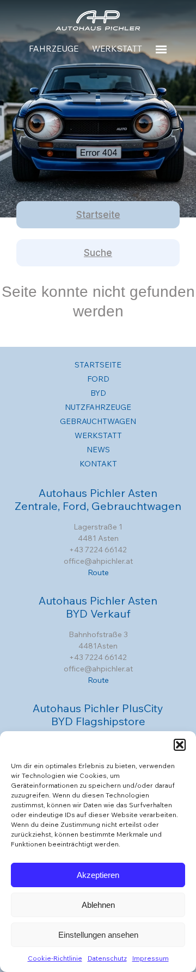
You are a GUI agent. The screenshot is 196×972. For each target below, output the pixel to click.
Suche (98, 252)
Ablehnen (98, 904)
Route (98, 572)
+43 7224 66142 (98, 549)
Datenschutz (107, 958)
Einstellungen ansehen (98, 934)
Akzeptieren (98, 875)
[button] (179, 744)
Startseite (98, 214)
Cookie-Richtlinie (55, 958)
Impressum (150, 958)
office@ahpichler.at (98, 561)
